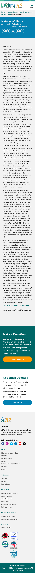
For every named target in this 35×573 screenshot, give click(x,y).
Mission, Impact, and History (10, 453)
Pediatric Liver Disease (19, 26)
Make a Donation (17, 359)
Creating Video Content (8, 504)
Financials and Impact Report (10, 464)
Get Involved (5, 475)
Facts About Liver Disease (9, 493)
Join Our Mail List (17, 403)
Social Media (5, 502)
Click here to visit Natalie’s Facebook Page (16, 305)
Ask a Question (6, 527)
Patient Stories (17, 24)
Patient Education (6, 458)
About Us (4, 449)
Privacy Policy (14, 566)
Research (4, 456)
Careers (3, 469)
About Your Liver (6, 499)
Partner (3, 481)
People (3, 461)
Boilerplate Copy (6, 507)
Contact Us (4, 525)
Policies (4, 466)
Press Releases (6, 496)
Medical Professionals (8, 513)
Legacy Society (6, 484)
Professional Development (9, 519)
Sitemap (22, 566)
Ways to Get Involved (8, 516)
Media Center (5, 490)
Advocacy (4, 479)
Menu (31, 7)
